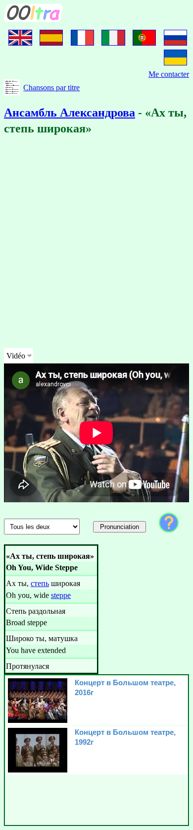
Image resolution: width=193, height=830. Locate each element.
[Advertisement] (96, 243)
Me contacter (168, 74)
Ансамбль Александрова (69, 112)
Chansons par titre (51, 87)
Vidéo (15, 356)
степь (40, 583)
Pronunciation (119, 527)
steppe (61, 595)
